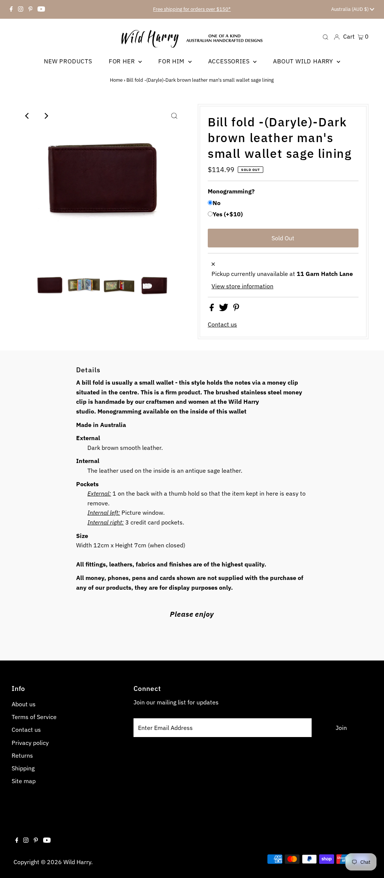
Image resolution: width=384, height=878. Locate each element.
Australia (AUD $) (350, 9)
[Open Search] (325, 36)
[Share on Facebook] (212, 309)
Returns (22, 755)
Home (116, 80)
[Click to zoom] (174, 116)
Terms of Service (34, 717)
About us (24, 704)
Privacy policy (30, 742)
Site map (24, 781)
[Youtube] (41, 9)
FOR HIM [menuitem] (172, 61)
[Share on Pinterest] (236, 309)
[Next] (46, 116)
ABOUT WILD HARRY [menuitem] (304, 61)
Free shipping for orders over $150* (192, 9)
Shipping (23, 768)
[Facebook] (11, 9)
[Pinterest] (30, 9)
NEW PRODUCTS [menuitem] (68, 61)
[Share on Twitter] (224, 309)
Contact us (222, 324)
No (216, 203)
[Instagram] (20, 9)
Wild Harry (77, 862)
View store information (242, 286)
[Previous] (27, 116)
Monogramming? (231, 191)
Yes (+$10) (228, 214)
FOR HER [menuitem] (122, 61)
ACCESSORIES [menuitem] (230, 61)
